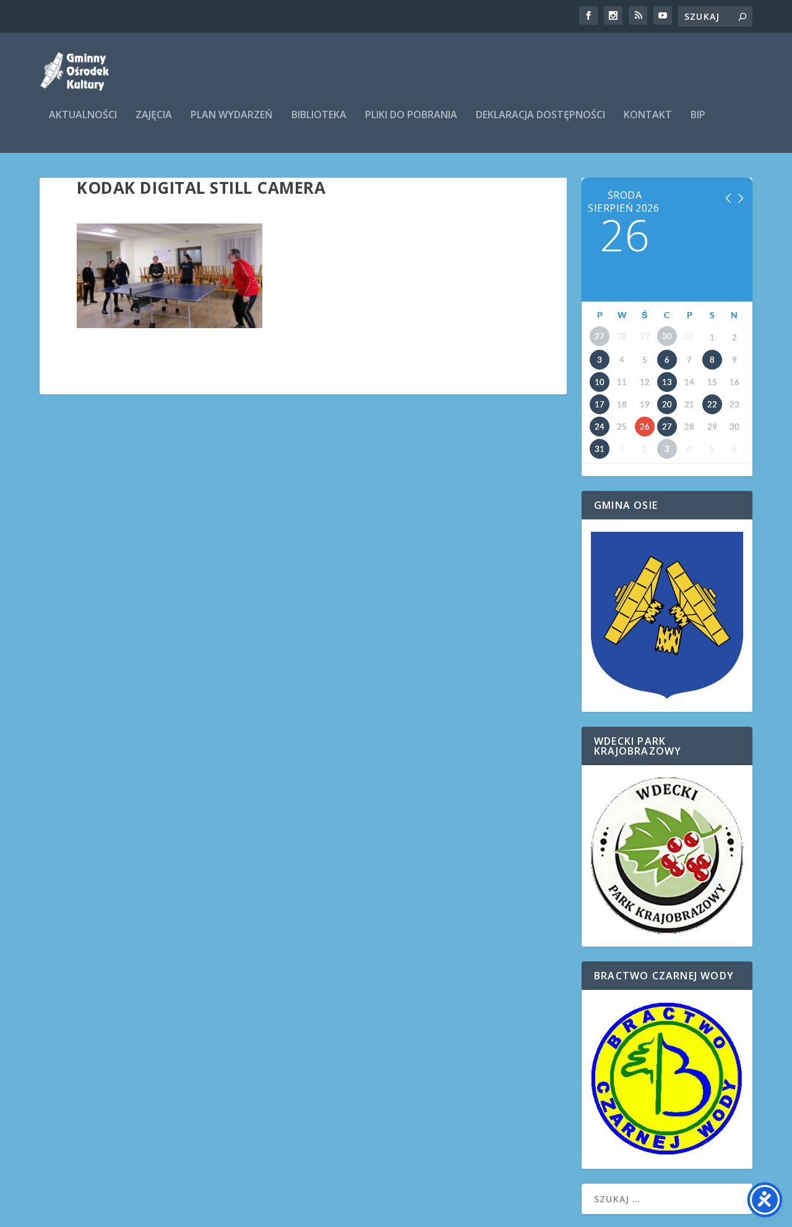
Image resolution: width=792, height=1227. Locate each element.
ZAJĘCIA (154, 115)
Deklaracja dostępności (540, 115)
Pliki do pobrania (411, 115)
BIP (698, 115)
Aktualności (83, 115)
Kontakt (648, 115)
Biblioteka (318, 115)
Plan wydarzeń (232, 115)
